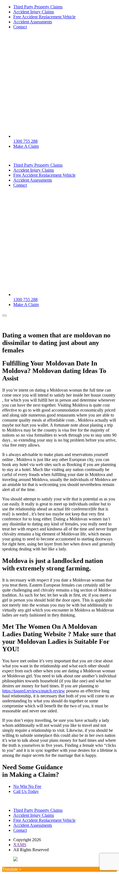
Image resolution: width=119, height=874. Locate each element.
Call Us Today (26, 791)
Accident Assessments (32, 21)
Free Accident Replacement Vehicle (44, 16)
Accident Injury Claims (33, 11)
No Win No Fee (27, 786)
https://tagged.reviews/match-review (33, 690)
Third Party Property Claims (38, 6)
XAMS (19, 844)
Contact (20, 26)
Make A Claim (26, 146)
